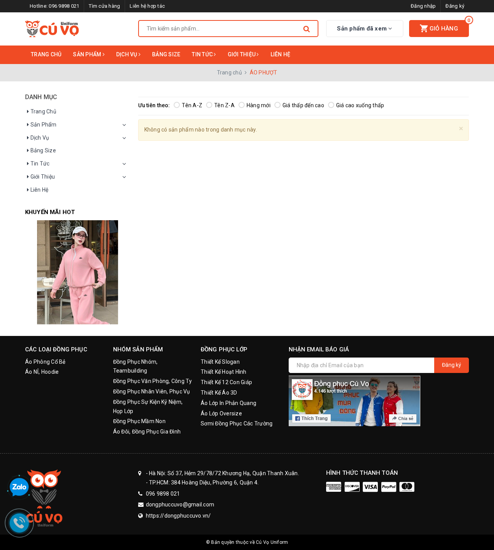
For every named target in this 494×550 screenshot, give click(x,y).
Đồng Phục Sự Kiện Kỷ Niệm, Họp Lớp (148, 406)
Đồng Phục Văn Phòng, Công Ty (152, 381)
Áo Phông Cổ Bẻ (45, 362)
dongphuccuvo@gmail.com (180, 504)
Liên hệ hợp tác (147, 6)
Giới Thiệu (242, 54)
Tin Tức (203, 54)
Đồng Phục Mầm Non (139, 421)
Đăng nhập (423, 6)
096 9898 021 (64, 6)
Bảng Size (166, 54)
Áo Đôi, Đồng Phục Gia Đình (147, 432)
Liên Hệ (281, 54)
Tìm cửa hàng (104, 6)
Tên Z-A (224, 105)
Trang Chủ (46, 54)
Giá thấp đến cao (303, 105)
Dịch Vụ (127, 54)
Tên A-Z (192, 105)
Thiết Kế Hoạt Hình (224, 372)
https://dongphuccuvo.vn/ (178, 516)
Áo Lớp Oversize (221, 413)
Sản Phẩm (87, 54)
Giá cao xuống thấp (360, 105)
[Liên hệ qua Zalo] (19, 487)
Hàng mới (259, 105)
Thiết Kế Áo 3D (219, 393)
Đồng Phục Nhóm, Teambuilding (135, 366)
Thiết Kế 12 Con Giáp (226, 382)
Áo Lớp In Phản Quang (228, 403)
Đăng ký (454, 6)
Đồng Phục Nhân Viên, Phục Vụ (151, 391)
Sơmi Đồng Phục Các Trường (236, 423)
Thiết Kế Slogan (220, 362)
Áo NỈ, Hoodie (42, 372)
